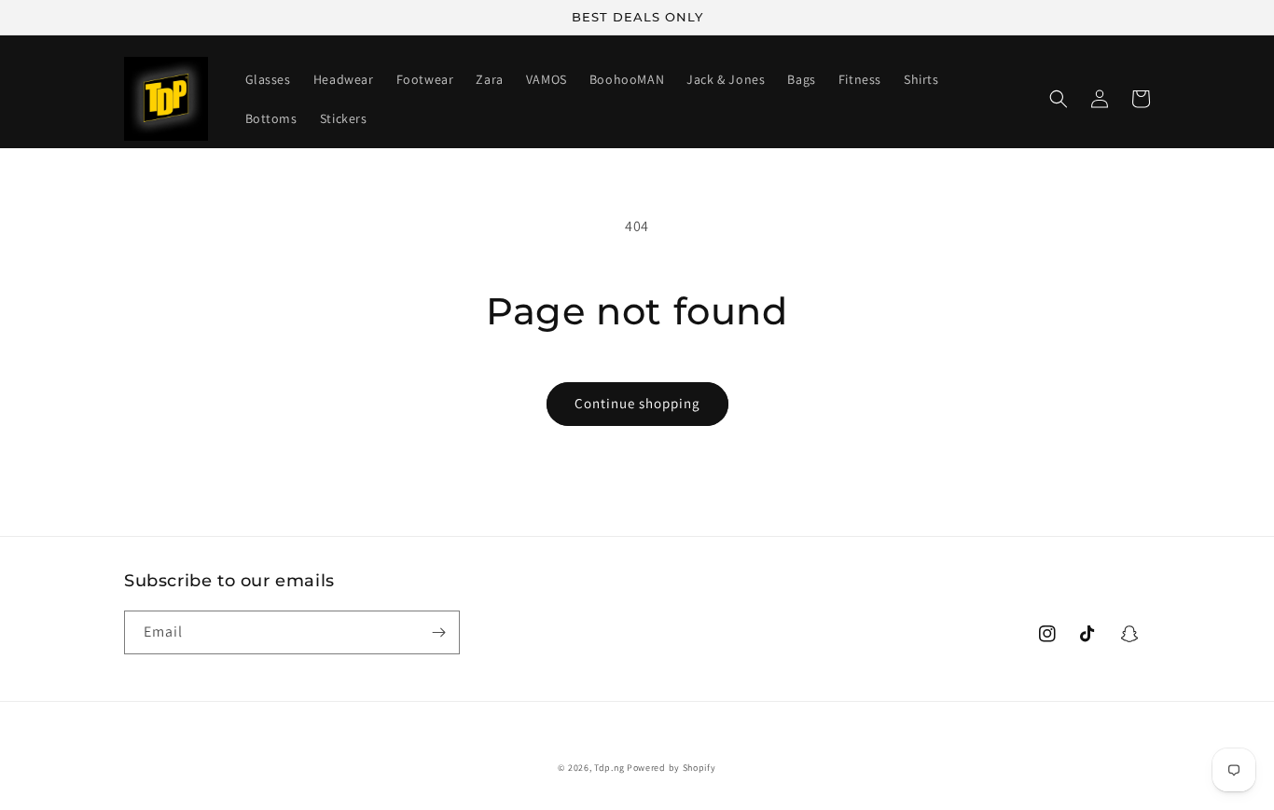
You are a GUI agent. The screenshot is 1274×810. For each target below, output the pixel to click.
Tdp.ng (609, 768)
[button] (1058, 98)
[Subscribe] (438, 632)
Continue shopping (637, 403)
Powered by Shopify (671, 768)
